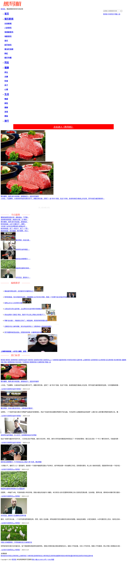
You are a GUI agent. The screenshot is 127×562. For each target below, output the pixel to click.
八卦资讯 (8, 28)
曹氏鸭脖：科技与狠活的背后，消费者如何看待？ (17, 408)
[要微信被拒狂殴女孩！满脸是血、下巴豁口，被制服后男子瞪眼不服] (43, 215)
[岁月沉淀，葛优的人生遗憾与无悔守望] (14, 513)
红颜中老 (79, 360)
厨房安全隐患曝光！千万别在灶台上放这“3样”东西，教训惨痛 (21, 462)
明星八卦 (117, 14)
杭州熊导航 (117, 360)
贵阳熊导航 (33, 362)
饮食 (6, 81)
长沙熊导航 (102, 360)
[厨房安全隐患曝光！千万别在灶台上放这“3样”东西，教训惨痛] (14, 460)
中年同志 (111, 14)
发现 (6, 112)
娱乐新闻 (8, 19)
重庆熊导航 (63, 360)
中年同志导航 (71, 360)
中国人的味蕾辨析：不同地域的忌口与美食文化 (16, 542)
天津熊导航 (41, 362)
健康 (6, 67)
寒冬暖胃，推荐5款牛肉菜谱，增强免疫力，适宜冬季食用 (20, 381)
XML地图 (51, 559)
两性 (6, 103)
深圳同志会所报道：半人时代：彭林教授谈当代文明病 (18, 435)
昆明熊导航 (11, 362)
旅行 (6, 121)
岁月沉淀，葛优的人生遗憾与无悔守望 (13, 515)
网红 (6, 53)
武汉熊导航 (110, 360)
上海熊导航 (86, 360)
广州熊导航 (55, 360)
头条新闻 (8, 24)
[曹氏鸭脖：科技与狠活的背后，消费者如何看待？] (14, 406)
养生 (6, 72)
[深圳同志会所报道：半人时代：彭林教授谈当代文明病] (14, 433)
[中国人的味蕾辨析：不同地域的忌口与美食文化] (14, 540)
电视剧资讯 (8, 32)
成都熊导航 (59, 556)
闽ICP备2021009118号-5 (39, 559)
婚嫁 (6, 107)
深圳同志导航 (38, 360)
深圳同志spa (47, 360)
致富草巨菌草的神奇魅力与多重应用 (13, 489)
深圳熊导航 (14, 360)
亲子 (6, 85)
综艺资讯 (8, 45)
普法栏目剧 (8, 49)
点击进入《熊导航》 (63, 127)
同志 (6, 62)
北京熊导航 (94, 360)
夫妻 (6, 77)
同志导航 (18, 362)
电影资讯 (8, 36)
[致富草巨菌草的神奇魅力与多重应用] (14, 486)
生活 (6, 94)
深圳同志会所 (22, 360)
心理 (6, 89)
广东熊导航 (25, 362)
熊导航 (3, 9)
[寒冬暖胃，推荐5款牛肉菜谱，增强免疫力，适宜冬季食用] (14, 379)
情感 (6, 99)
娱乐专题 (8, 58)
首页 (6, 14)
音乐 (6, 41)
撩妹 (6, 116)
